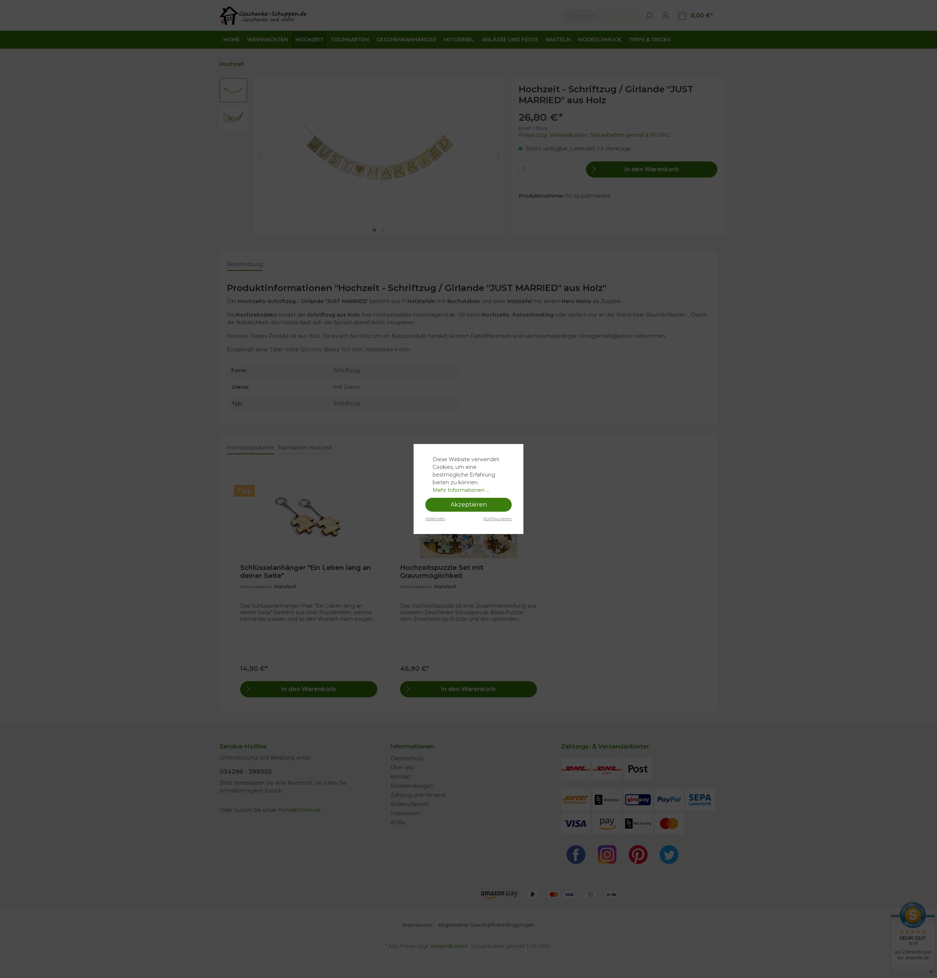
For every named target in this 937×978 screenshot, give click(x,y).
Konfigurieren (498, 518)
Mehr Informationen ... (461, 490)
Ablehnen (435, 518)
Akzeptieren (469, 504)
